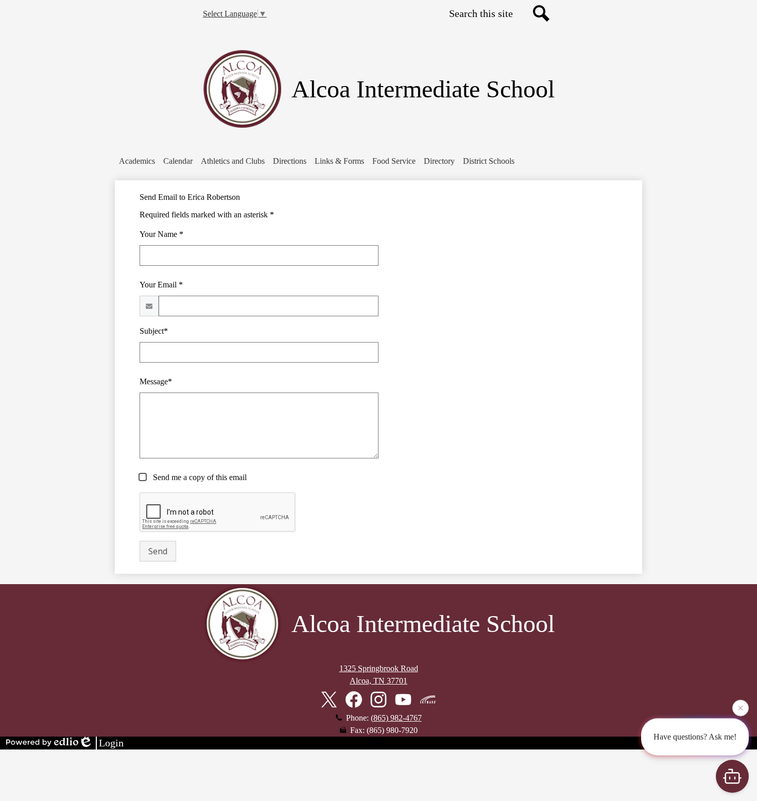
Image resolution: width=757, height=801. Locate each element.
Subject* (154, 331)
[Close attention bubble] (740, 706)
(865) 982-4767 (396, 717)
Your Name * (161, 234)
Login (111, 742)
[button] (137, 161)
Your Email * (161, 284)
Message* (156, 381)
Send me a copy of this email (199, 477)
